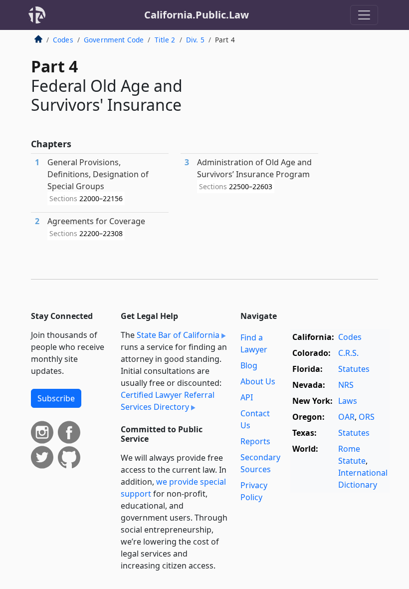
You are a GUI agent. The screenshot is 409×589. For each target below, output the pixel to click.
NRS (346, 384)
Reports (255, 441)
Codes (63, 39)
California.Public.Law (196, 14)
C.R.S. (348, 352)
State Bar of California (178, 334)
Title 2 (165, 39)
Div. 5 (195, 39)
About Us (257, 381)
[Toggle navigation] (364, 15)
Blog (248, 365)
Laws (347, 400)
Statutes (354, 368)
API (246, 397)
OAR (346, 416)
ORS (367, 416)
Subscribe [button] (56, 398)
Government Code (114, 39)
